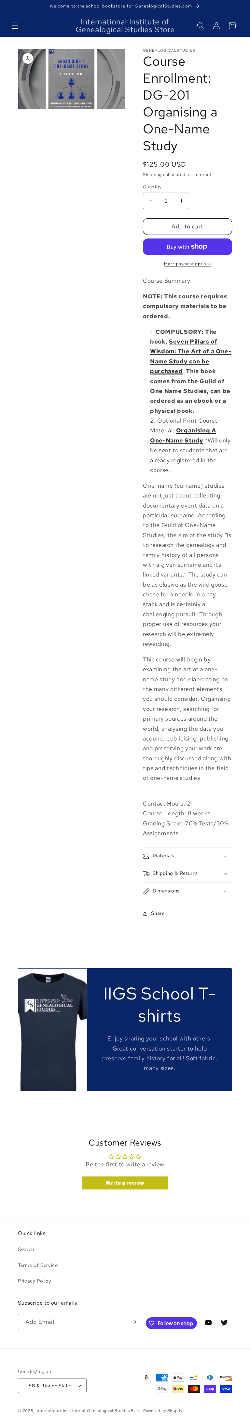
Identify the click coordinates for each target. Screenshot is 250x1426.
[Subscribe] (134, 1322)
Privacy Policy (34, 1280)
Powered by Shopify (163, 1410)
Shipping (152, 174)
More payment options (187, 263)
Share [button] (157, 913)
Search (26, 1249)
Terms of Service (38, 1265)
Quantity (152, 186)
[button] (15, 26)
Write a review (125, 1182)
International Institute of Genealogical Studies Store (88, 1410)
